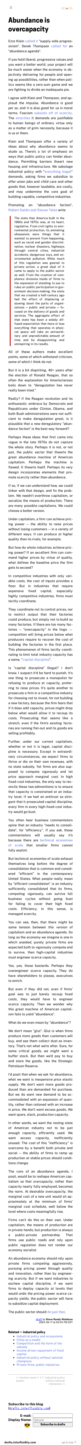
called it (31, 41)
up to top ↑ (69, 1442)
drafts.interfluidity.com (29, 1408)
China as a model (28, 1340)
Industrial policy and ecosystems (40, 1336)
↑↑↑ (40, 1377)
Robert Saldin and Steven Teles (32, 210)
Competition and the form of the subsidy (39, 1345)
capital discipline (36, 660)
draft (39, 1319)
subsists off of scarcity (53, 113)
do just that (56, 1312)
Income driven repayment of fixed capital (40, 1352)
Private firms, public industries (38, 1364)
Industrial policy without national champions (40, 1359)
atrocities (23, 118)
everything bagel (57, 172)
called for (59, 46)
